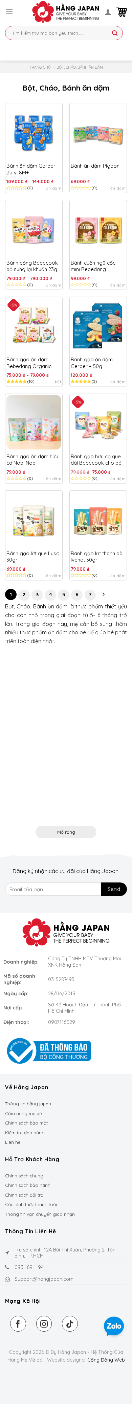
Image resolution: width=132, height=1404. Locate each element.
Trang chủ (40, 67)
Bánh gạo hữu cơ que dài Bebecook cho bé (96, 459)
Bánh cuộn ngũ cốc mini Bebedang (93, 266)
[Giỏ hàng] (121, 12)
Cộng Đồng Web (106, 1360)
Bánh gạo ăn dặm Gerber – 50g (92, 362)
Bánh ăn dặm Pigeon (95, 166)
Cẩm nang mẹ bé (23, 1113)
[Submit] (114, 33)
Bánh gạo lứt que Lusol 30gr (33, 556)
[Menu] (9, 11)
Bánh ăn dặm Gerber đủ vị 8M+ (31, 169)
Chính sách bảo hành (27, 1185)
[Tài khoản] (108, 11)
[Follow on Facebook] (18, 1324)
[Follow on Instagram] (44, 1324)
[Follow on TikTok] (70, 1324)
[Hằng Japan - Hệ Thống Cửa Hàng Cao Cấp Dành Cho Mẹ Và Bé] (66, 12)
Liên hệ (12, 1142)
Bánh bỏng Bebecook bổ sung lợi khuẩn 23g (32, 266)
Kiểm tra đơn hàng (25, 1132)
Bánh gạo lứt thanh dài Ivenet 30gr (97, 556)
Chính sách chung (24, 1175)
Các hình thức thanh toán (32, 1204)
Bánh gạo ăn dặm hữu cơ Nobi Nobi (32, 459)
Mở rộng (66, 832)
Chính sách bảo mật (26, 1123)
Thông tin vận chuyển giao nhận (40, 1214)
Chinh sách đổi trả (24, 1195)
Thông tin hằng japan (28, 1103)
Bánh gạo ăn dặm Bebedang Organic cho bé (28, 362)
